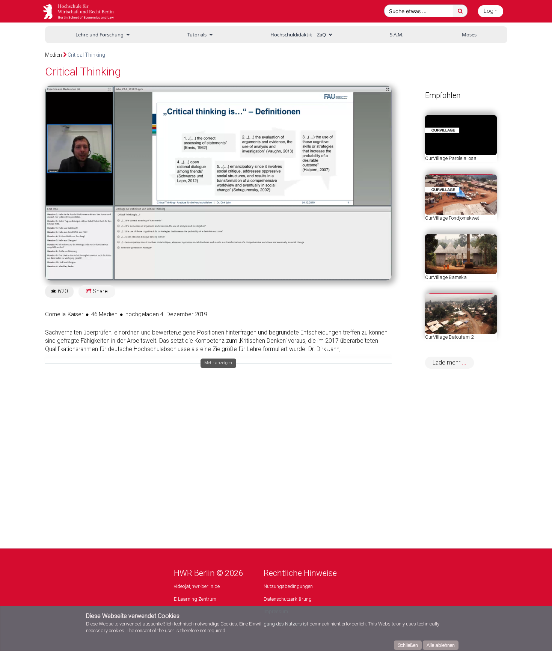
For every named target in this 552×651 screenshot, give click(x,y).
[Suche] (460, 11)
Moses (469, 34)
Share (99, 291)
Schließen (408, 645)
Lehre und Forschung (99, 34)
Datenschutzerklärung (288, 599)
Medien (53, 55)
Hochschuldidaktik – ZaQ (298, 34)
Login (491, 11)
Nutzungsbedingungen (288, 586)
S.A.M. (396, 34)
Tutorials (197, 34)
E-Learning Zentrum (195, 599)
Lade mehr (447, 362)
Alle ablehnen (441, 645)
